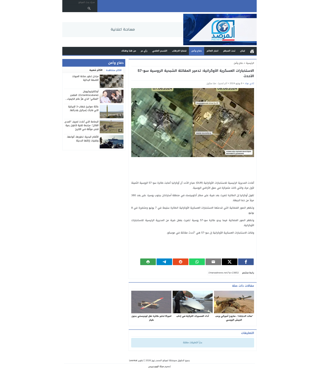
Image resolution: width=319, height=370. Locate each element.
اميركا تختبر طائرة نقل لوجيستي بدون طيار (151, 318)
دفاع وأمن (196, 51)
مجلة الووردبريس (156, 366)
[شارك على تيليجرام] (164, 262)
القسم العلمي (159, 51)
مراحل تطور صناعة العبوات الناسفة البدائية (85, 78)
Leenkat (133, 360)
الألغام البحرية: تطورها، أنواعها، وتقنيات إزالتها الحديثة (83, 139)
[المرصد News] (220, 29)
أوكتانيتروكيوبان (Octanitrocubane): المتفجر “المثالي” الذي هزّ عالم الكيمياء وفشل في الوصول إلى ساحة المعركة (83, 99)
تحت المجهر (229, 51)
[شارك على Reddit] (181, 262)
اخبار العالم (212, 51)
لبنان (242, 51)
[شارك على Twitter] (230, 262)
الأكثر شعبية (96, 70)
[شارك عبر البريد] (213, 262)
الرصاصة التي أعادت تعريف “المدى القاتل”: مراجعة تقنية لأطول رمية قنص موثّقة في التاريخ (81, 125)
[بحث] (89, 8)
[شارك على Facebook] (246, 262)
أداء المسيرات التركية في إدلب (192, 316)
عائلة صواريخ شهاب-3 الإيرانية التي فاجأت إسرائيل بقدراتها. (83, 108)
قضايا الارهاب (179, 51)
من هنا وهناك (128, 51)
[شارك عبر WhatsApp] (197, 262)
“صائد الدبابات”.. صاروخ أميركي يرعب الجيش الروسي (234, 318)
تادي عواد (249, 83)
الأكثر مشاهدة (114, 70)
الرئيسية (252, 51)
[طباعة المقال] (148, 262)
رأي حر (144, 51)
